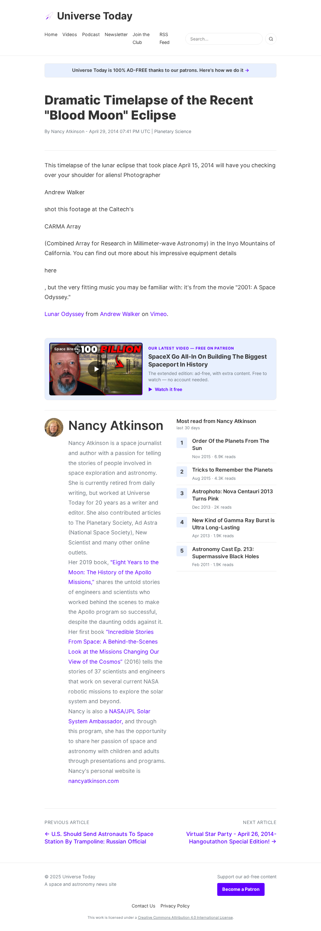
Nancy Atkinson (67, 131)
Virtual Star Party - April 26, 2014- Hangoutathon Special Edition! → (231, 838)
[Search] (270, 39)
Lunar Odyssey (64, 314)
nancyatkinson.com (93, 781)
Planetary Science (172, 131)
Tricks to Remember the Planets (232, 470)
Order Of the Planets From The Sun (230, 444)
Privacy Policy (175, 905)
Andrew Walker (120, 314)
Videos (69, 34)
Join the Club (141, 38)
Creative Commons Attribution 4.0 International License (185, 917)
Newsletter (116, 34)
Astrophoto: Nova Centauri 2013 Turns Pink (232, 495)
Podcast (91, 34)
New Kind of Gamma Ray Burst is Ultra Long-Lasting (233, 524)
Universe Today (95, 16)
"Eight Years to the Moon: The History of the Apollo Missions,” (113, 572)
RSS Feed (165, 38)
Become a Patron (241, 889)
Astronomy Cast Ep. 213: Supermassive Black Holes (225, 552)
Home (51, 34)
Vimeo (158, 314)
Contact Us (143, 905)
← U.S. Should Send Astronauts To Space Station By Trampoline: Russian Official (99, 838)
